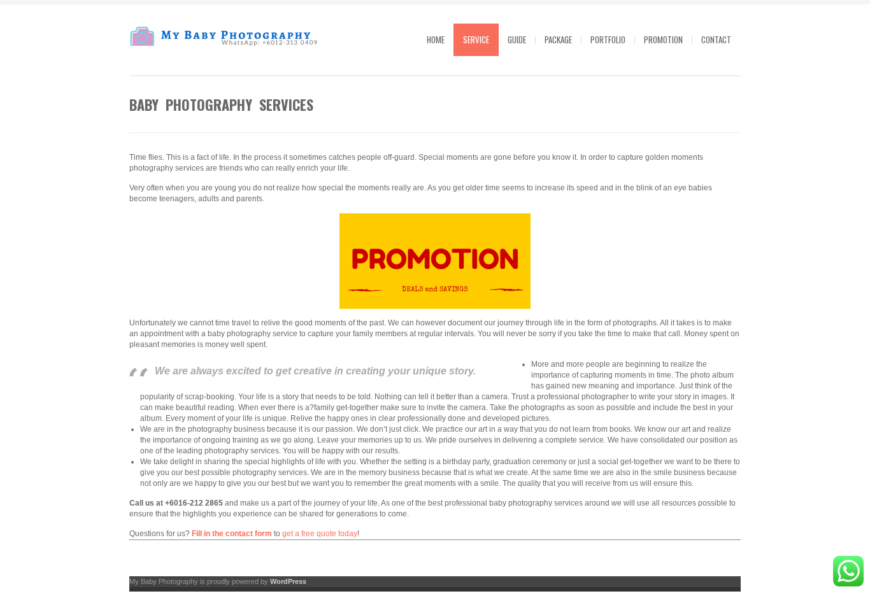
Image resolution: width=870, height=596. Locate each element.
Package (558, 39)
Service (476, 39)
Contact (716, 39)
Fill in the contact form (232, 533)
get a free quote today (318, 533)
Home (436, 39)
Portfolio (607, 39)
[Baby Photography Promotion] (435, 261)
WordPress (288, 581)
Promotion (663, 39)
